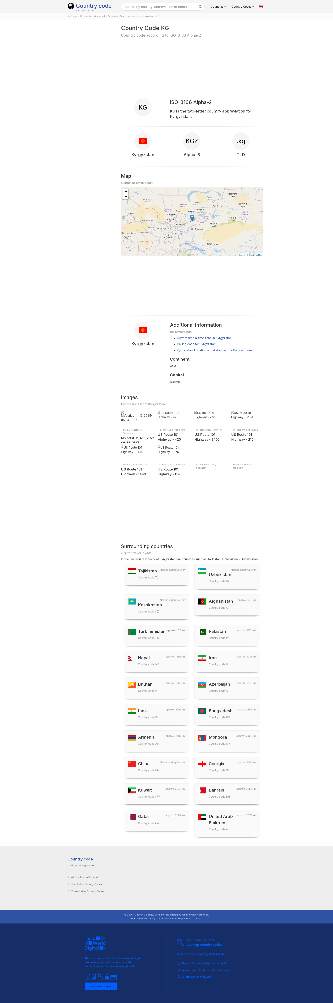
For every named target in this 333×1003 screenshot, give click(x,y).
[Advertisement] (90, 78)
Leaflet (242, 254)
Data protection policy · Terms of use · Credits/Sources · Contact (166, 918)
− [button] (126, 196)
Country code (94, 5)
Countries (217, 6)
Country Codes (241, 6)
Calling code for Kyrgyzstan (196, 344)
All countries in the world (85, 877)
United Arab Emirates (221, 822)
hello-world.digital (101, 986)
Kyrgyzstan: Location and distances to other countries (214, 350)
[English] (261, 6)
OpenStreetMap (255, 254)
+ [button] (126, 191)
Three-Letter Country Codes (87, 891)
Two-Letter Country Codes (86, 884)
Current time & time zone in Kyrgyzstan (204, 338)
